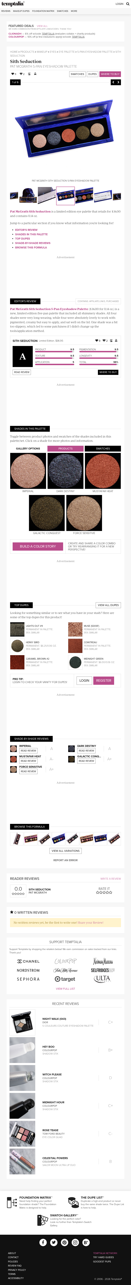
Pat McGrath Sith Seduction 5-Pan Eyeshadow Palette (49, 309)
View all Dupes (108, 605)
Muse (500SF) (91, 626)
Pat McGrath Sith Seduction (30, 211)
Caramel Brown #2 (37, 658)
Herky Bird (32, 642)
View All (42, 26)
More (74, 11)
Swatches (62, 11)
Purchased (112, 301)
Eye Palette (67, 52)
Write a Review (110, 879)
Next (118, 82)
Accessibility (16, 1278)
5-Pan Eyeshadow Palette (95, 52)
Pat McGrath (21, 67)
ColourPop (16, 36)
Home (14, 52)
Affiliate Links (97, 301)
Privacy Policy (17, 1270)
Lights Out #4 (34, 626)
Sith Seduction (26, 61)
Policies (13, 1261)
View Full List (65, 989)
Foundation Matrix (43, 11)
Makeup (42, 52)
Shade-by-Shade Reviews (32, 243)
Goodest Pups (102, 1261)
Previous (113, 82)
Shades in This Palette (31, 234)
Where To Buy (108, 372)
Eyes (53, 52)
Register (103, 681)
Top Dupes (22, 238)
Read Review (21, 372)
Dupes (92, 74)
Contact (13, 1257)
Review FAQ (14, 1265)
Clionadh (15, 33)
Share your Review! (90, 922)
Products (27, 52)
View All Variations (65, 851)
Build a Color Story (38, 546)
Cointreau (90, 642)
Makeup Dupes (21, 11)
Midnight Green (93, 658)
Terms (12, 1274)
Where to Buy (110, 74)
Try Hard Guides (103, 1257)
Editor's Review (26, 230)
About (12, 1253)
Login (119, 4)
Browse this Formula (31, 247)
